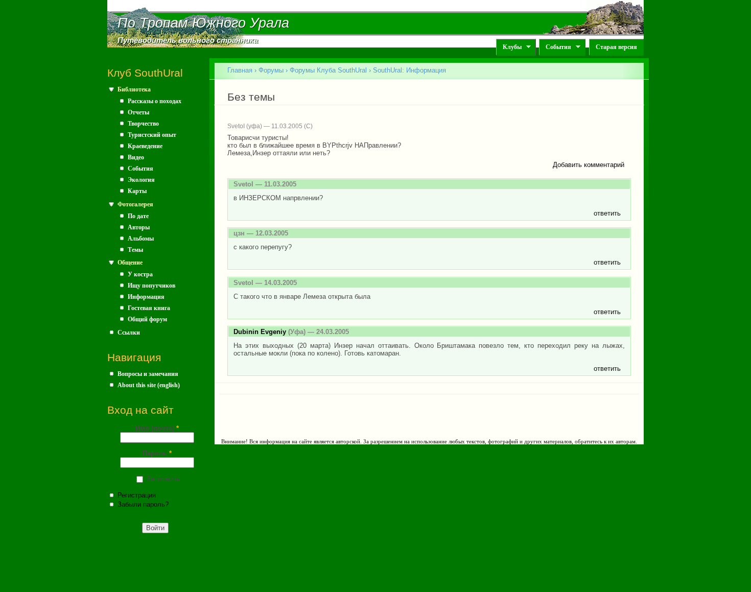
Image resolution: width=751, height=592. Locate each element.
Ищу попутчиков (151, 285)
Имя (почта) (157, 428)
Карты (137, 191)
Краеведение (145, 146)
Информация (146, 296)
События (555, 47)
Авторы (139, 227)
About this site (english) (149, 385)
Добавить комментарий (588, 165)
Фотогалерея (135, 204)
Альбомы (141, 238)
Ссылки (129, 332)
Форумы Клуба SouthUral (328, 70)
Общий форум (147, 319)
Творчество (143, 123)
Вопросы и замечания (148, 373)
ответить (607, 213)
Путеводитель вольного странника (188, 40)
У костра (140, 274)
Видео (136, 157)
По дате (138, 216)
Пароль (157, 453)
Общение (130, 262)
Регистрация (137, 495)
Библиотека (134, 89)
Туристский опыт (152, 134)
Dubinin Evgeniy (259, 332)
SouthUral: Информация (409, 70)
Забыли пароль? (143, 504)
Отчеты (138, 112)
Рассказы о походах (154, 101)
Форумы (271, 70)
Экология (141, 179)
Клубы (509, 47)
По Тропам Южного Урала (203, 23)
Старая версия (616, 47)
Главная (239, 70)
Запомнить (163, 479)
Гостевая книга (149, 308)
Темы (135, 249)
